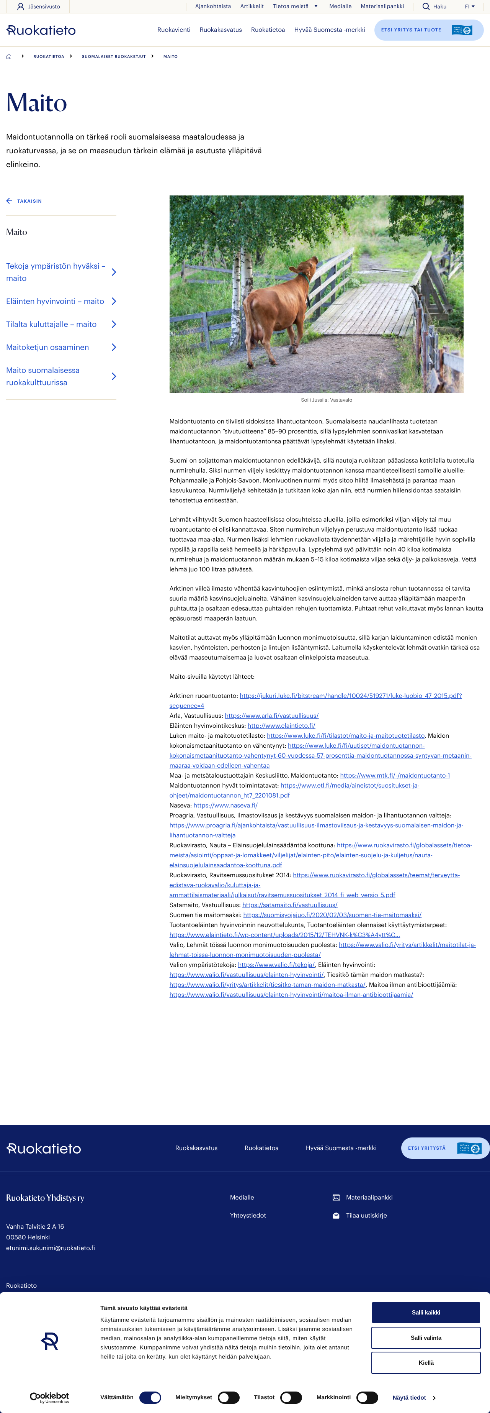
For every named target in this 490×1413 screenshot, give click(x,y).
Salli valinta (426, 1337)
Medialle (340, 6)
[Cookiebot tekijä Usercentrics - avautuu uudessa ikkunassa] (49, 1398)
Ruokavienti (174, 29)
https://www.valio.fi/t (267, 964)
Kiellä (426, 1362)
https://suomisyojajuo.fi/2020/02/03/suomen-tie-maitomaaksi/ (332, 915)
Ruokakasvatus (221, 29)
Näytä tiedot (409, 1398)
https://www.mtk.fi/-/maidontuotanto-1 (395, 775)
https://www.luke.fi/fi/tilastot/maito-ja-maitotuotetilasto (346, 735)
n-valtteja (222, 835)
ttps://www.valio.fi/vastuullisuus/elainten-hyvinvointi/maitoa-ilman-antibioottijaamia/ (293, 994)
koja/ (308, 964)
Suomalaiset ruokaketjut (114, 56)
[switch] (229, 1398)
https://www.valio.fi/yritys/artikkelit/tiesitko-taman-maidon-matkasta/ (268, 984)
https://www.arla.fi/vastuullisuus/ (271, 715)
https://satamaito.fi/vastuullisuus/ (290, 905)
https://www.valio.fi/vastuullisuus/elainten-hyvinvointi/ (247, 974)
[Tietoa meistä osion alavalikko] (316, 6)
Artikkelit (252, 6)
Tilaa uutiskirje (366, 1215)
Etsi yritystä (427, 1148)
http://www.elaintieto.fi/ (281, 725)
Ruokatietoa (268, 29)
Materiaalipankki (382, 6)
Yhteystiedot (248, 1215)
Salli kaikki (426, 1312)
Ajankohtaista (213, 6)
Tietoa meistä (291, 6)
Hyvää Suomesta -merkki (329, 29)
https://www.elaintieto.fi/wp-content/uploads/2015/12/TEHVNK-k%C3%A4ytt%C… (285, 935)
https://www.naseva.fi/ (226, 805)
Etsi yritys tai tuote (412, 29)
